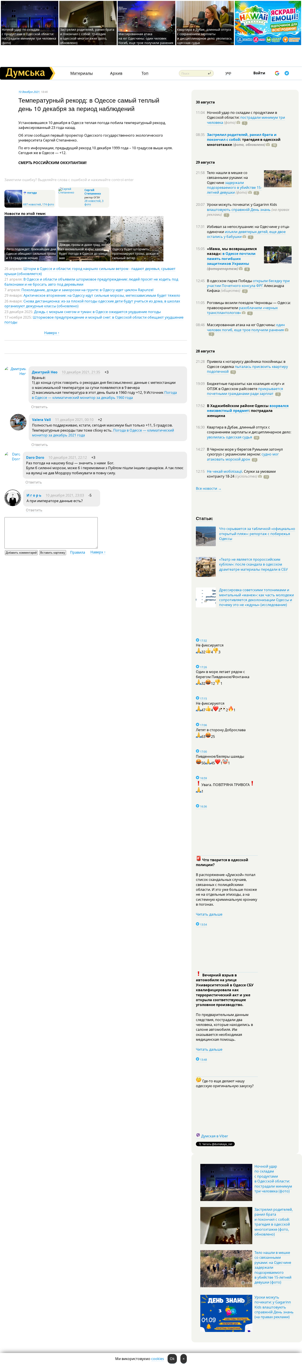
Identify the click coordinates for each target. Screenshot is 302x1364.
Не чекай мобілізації (224, 471)
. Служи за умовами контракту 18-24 (241, 474)
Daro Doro (35, 457)
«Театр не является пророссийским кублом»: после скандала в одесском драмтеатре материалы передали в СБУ (253, 564)
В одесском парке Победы (230, 280)
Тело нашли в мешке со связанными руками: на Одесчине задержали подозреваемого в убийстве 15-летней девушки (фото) (272, 1267)
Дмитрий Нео (44, 372)
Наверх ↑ (51, 332)
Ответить (39, 406)
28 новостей (92, 201)
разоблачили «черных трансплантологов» (242, 310)
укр (228, 72)
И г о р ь (34, 495)
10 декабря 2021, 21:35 (81, 372)
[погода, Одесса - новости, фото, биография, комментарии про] (13, 207)
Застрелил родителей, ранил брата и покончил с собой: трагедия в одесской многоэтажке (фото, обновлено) (87, 36)
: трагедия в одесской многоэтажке (244, 142)
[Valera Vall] (18, 429)
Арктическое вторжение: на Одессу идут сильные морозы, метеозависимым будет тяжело (101, 295)
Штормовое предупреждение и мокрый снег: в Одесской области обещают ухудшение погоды (93, 320)
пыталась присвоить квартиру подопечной (247, 369)
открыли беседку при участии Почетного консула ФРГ (248, 283)
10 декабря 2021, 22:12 (67, 457)
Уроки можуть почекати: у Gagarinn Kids (242, 204)
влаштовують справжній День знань (239, 209)
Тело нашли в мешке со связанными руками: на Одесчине (227, 177)
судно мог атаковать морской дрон (243, 456)
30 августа (205, 102)
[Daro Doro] (12, 459)
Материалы (81, 73)
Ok (172, 1358)
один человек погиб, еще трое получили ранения (246, 327)
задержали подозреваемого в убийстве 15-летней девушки (234, 187)
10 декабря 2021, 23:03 (65, 495)
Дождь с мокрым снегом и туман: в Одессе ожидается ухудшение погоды (97, 311)
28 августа (205, 351)
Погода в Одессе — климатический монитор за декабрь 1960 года (104, 395)
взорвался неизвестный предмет (248, 408)
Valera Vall (41, 419)
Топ (144, 73)
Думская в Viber (214, 1136)
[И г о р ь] (12, 504)
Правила (77, 552)
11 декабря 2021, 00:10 (74, 419)
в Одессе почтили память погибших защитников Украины (231, 258)
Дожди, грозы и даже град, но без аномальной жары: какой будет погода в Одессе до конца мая (83, 251)
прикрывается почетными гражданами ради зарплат (245, 391)
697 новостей (32, 204)
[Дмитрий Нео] (15, 373)
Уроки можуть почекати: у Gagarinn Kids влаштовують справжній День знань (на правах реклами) (274, 1307)
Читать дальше (209, 914)
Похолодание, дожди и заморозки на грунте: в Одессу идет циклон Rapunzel (87, 289)
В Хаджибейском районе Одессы (238, 405)
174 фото (48, 204)
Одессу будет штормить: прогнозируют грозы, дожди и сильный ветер (135, 253)
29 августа (205, 162)
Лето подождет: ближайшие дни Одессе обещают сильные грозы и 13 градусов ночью (31, 253)
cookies (157, 1358)
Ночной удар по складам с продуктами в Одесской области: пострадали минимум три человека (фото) (29, 36)
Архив (116, 73)
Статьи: (204, 518)
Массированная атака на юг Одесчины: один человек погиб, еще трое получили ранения (146, 38)
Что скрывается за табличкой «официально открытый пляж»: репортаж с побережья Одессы (257, 533)
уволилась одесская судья (229, 437)
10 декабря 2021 (29, 92)
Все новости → (209, 488)
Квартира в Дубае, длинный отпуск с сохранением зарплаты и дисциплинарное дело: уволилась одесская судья (204, 36)
